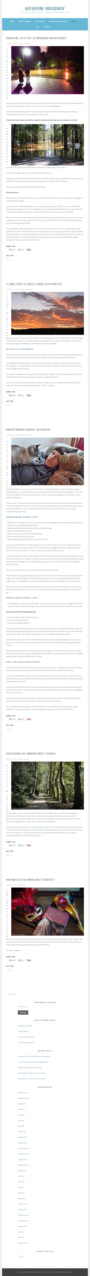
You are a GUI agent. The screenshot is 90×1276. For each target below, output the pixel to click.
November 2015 (23, 1154)
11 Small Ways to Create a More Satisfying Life (34, 284)
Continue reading (48, 385)
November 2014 (23, 1221)
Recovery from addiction (26, 1037)
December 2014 (23, 1215)
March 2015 (22, 1198)
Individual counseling (25, 1026)
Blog (74, 21)
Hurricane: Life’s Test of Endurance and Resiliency (36, 38)
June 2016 (21, 1115)
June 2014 (21, 1237)
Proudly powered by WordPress (31, 1272)
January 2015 (22, 1210)
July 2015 (21, 1176)
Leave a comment (24, 43)
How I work (40, 21)
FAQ (37, 27)
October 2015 (22, 1159)
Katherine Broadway (45, 8)
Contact (47, 27)
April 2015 (21, 1193)
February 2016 (22, 1137)
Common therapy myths (26, 1042)
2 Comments (22, 885)
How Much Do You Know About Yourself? (30, 879)
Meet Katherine (25, 21)
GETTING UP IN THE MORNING (19, 349)
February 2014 (22, 1243)
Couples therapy (23, 1031)
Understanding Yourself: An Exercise (28, 429)
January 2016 (22, 1143)
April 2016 (21, 1126)
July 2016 (21, 1109)
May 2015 (21, 1187)
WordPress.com (65, 1272)
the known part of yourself (65, 816)
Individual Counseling (58, 21)
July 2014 (21, 1232)
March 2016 (22, 1132)
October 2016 (22, 1093)
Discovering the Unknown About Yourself (31, 753)
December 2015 (23, 1148)
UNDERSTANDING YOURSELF (18, 517)
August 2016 (22, 1104)
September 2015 (23, 1165)
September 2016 (23, 1098)
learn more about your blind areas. (39, 827)
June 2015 (21, 1182)
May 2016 (21, 1120)
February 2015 (22, 1204)
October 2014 (22, 1226)
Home (11, 21)
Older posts (12, 994)
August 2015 (22, 1171)
